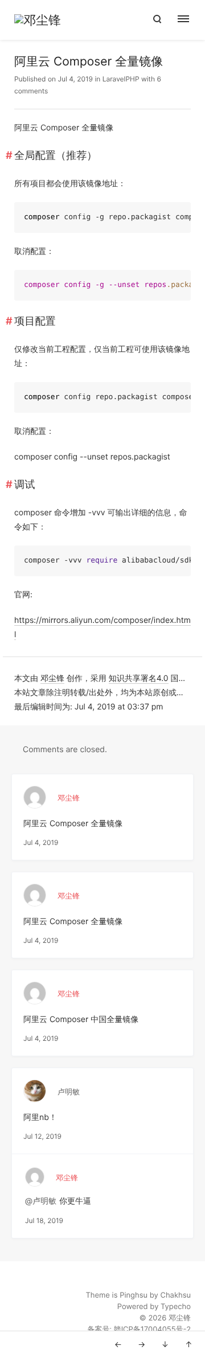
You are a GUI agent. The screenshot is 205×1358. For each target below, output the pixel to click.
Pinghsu (133, 1295)
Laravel (114, 79)
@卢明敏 (40, 1201)
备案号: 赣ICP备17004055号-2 (139, 1329)
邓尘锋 (52, 678)
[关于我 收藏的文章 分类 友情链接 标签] (189, 20)
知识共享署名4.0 (139, 678)
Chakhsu (175, 1295)
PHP (132, 79)
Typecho (176, 1306)
